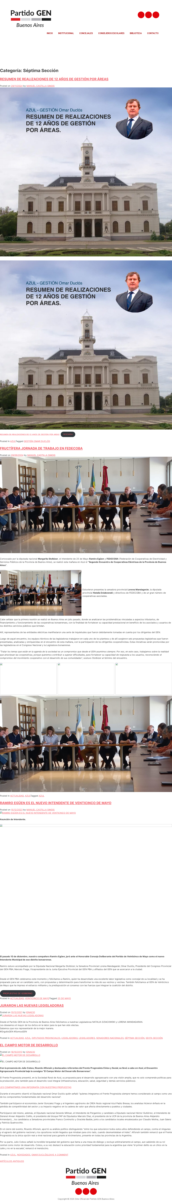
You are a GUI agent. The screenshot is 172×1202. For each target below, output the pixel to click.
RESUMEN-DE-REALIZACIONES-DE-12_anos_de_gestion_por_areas (29, 434)
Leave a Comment (57, 1154)
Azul (13, 441)
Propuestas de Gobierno (17, 993)
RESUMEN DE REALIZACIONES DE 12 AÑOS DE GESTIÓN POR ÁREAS (54, 79)
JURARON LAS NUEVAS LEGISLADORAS (32, 1005)
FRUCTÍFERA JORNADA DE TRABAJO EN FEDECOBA (41, 448)
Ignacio (30, 1012)
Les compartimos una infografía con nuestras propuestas (35, 1087)
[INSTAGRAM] (156, 15)
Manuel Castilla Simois (40, 85)
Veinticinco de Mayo (37, 998)
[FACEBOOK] (141, 15)
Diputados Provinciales (46, 1038)
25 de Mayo (64, 998)
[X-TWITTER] (148, 15)
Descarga (68, 434)
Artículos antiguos (12, 1161)
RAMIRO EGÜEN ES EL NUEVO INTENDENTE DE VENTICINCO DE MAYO (55, 803)
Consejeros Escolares (111, 33)
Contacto (153, 33)
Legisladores (87, 1038)
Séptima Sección (134, 1038)
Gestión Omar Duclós (37, 441)
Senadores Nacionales (110, 1038)
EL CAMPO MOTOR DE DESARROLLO (29, 1045)
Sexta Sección (154, 1038)
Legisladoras (69, 1038)
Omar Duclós (39, 1154)
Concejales (86, 33)
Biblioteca (136, 33)
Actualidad (17, 795)
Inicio (50, 33)
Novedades (23, 1154)
